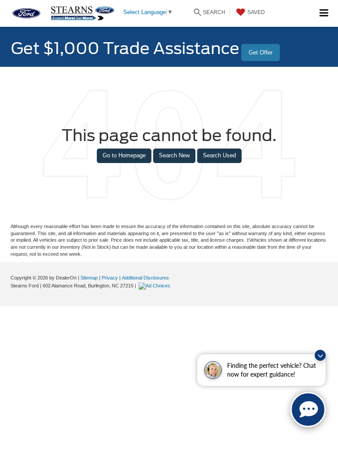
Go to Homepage (124, 155)
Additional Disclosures (145, 277)
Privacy (110, 277)
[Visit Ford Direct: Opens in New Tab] (156, 285)
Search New (174, 155)
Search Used (219, 155)
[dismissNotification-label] (320, 355)
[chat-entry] (308, 409)
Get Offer (260, 52)
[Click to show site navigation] (324, 13)
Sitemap (89, 277)
